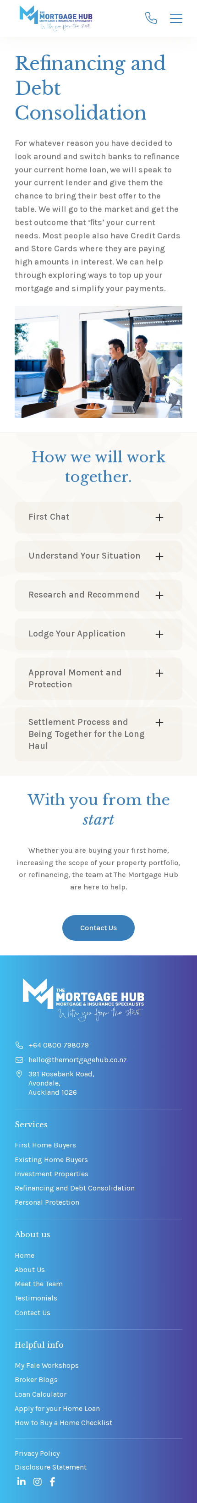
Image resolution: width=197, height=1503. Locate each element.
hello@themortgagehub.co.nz (77, 1059)
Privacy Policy (37, 1453)
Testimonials (36, 1298)
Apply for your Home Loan (57, 1408)
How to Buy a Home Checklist (63, 1422)
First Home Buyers (45, 1145)
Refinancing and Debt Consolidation (75, 1188)
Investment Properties (51, 1173)
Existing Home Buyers (51, 1159)
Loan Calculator (40, 1394)
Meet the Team (39, 1283)
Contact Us (98, 927)
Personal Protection (47, 1202)
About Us (30, 1269)
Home (24, 1255)
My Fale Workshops (47, 1365)
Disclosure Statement (51, 1467)
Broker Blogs (36, 1379)
